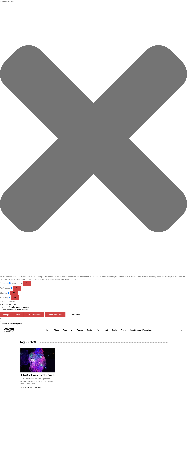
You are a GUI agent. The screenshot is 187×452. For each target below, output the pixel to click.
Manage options (8, 302)
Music (56, 330)
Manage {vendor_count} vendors (15, 307)
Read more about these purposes (15, 310)
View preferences (33, 314)
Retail (105, 330)
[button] (93, 139)
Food (65, 330)
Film (98, 330)
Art (71, 330)
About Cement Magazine (12, 324)
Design (90, 330)
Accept (6, 314)
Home (48, 330)
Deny (17, 314)
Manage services (9, 304)
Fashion (80, 330)
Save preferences (55, 314)
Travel (123, 330)
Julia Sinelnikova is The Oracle (37, 375)
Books (114, 330)
